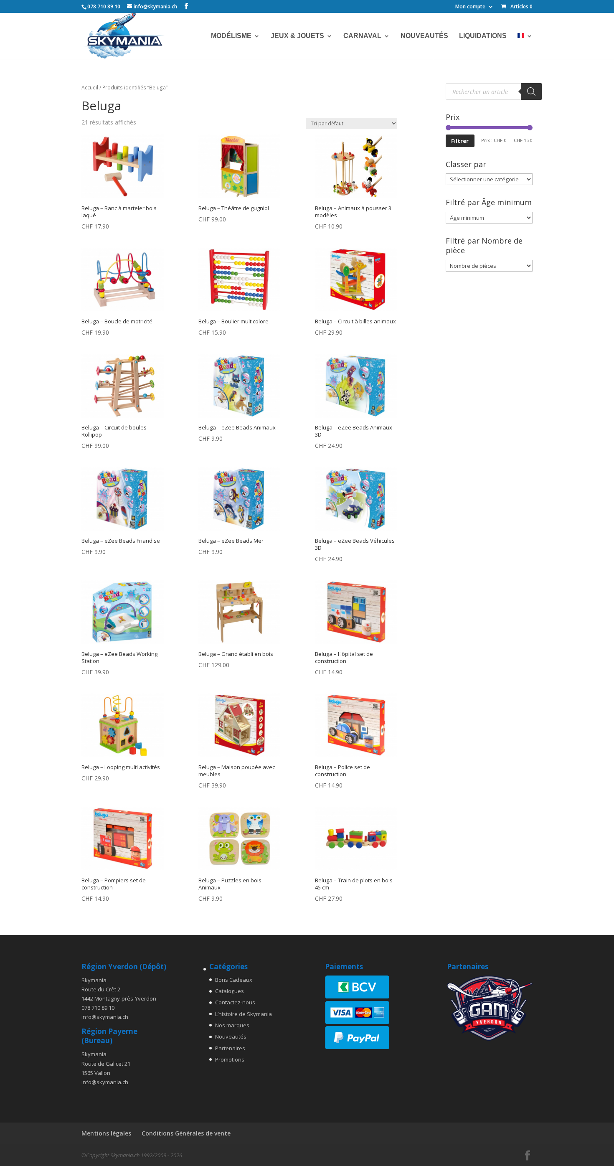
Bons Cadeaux (233, 979)
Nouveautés (424, 36)
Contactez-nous (235, 1002)
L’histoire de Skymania (243, 1014)
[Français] (525, 46)
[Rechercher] (531, 91)
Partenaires (230, 1048)
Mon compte (470, 7)
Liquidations (483, 36)
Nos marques (232, 1025)
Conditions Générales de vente (186, 1133)
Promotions (229, 1059)
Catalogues (229, 991)
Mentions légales (106, 1133)
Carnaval (362, 36)
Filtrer (460, 141)
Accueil (89, 87)
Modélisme (231, 36)
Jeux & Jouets (297, 36)
